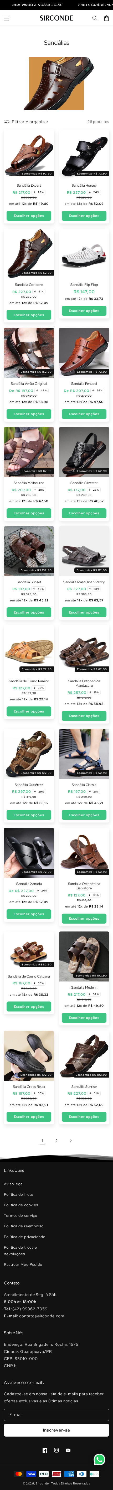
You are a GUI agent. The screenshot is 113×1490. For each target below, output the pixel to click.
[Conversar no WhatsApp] (99, 1459)
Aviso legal (14, 1184)
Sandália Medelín (84, 987)
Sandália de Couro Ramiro (29, 681)
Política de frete (18, 1194)
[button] (6, 18)
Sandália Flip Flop (84, 285)
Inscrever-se (56, 1430)
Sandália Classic (84, 785)
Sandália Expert (29, 185)
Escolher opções (29, 215)
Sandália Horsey (84, 185)
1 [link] (42, 1140)
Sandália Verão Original (29, 384)
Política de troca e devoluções (20, 1250)
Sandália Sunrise (84, 1087)
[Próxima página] (70, 1141)
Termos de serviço (20, 1215)
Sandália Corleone (29, 285)
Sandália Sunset (29, 582)
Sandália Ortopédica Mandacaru (84, 683)
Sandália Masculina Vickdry (84, 582)
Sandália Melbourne (29, 483)
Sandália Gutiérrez (29, 785)
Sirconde (42, 1483)
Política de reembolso (24, 1226)
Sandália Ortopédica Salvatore (84, 886)
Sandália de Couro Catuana (29, 976)
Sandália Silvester (84, 483)
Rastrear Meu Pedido (23, 1264)
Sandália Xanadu (29, 884)
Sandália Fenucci (84, 384)
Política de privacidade (24, 1236)
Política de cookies (21, 1205)
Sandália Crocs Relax (29, 1087)
